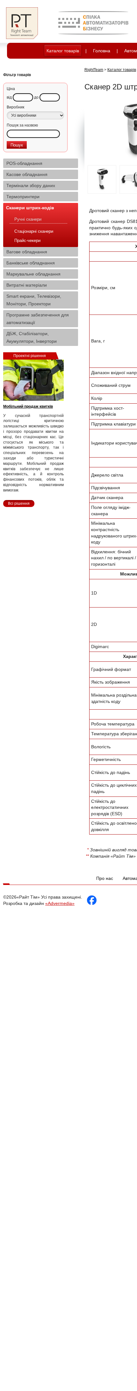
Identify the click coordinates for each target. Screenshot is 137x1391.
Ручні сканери (27, 219)
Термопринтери (23, 196)
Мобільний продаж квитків (28, 406)
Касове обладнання (26, 174)
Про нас (104, 878)
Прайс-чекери (27, 240)
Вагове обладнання (26, 251)
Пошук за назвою (22, 125)
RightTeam (93, 70)
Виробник (15, 107)
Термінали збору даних (30, 185)
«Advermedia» (60, 903)
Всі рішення (19, 503)
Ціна (11, 89)
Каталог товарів (63, 50)
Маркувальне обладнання (33, 273)
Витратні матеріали (26, 285)
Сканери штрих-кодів (30, 207)
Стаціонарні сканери (33, 231)
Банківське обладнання (30, 262)
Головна (101, 50)
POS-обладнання (24, 163)
